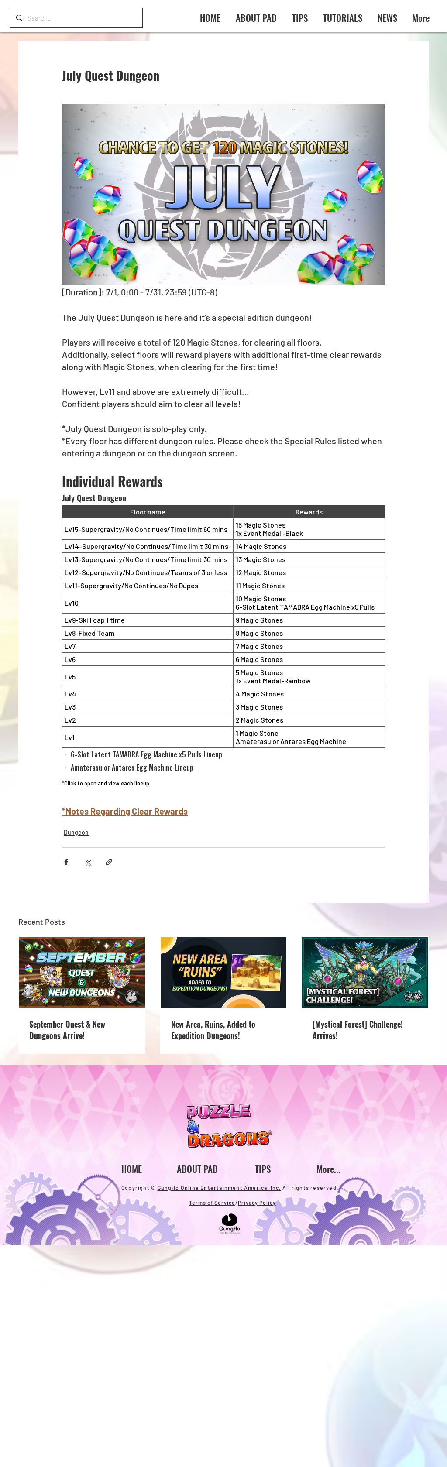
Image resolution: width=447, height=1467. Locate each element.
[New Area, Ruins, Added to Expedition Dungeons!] (224, 972)
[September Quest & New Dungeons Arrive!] (82, 972)
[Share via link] (109, 862)
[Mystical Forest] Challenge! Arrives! (358, 1029)
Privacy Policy (257, 1203)
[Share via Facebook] (66, 862)
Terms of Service (212, 1203)
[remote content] (223, 641)
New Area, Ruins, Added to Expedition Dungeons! (213, 1029)
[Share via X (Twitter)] (87, 862)
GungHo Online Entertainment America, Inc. (219, 1188)
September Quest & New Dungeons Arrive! (67, 1029)
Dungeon (76, 832)
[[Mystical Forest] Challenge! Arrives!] (365, 972)
